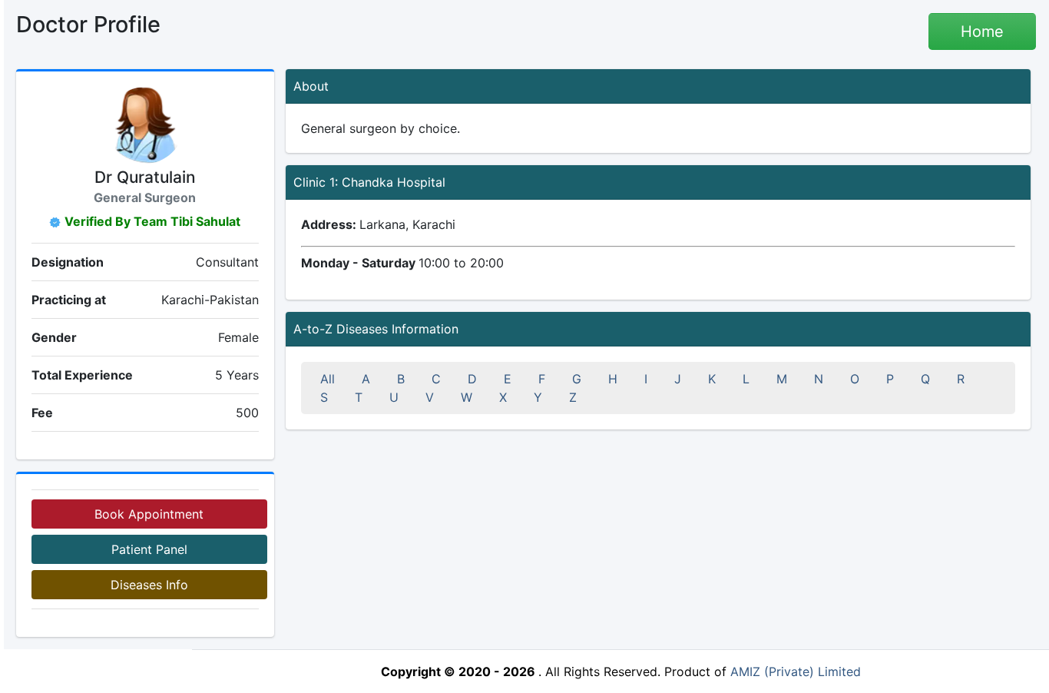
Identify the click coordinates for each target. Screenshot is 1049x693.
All (327, 378)
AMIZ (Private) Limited (795, 671)
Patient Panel (149, 549)
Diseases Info (149, 584)
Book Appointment (149, 514)
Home (982, 31)
